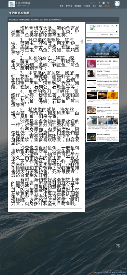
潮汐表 (107, 6)
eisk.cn (116, 35)
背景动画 (124, 268)
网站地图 (124, 272)
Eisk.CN (115, 271)
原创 (94, 6)
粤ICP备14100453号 (117, 272)
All (118, 271)
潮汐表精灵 (123, 274)
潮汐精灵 (119, 274)
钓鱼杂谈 (87, 6)
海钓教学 (107, 26)
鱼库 (100, 6)
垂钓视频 (78, 6)
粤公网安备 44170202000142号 (103, 272)
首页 (61, 6)
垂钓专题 (69, 6)
